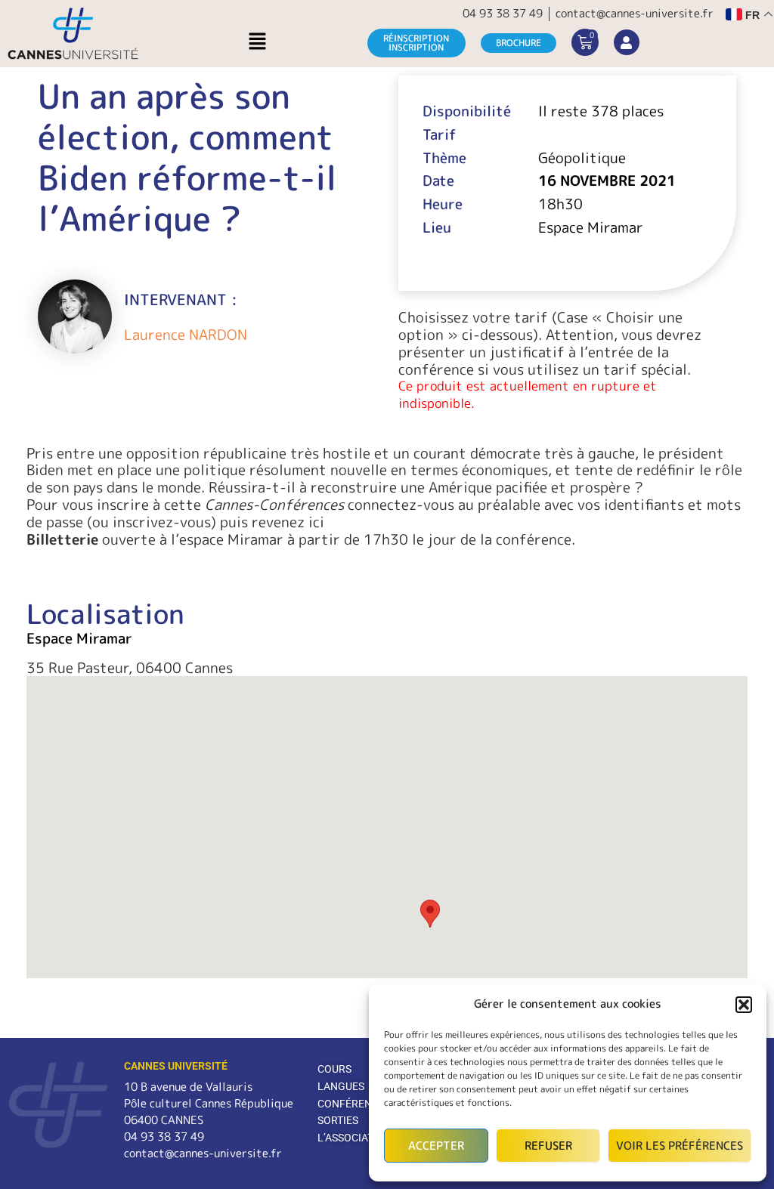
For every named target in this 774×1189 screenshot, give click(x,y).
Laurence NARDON (185, 334)
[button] (743, 1004)
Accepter (436, 1145)
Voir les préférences (679, 1145)
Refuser (548, 1145)
